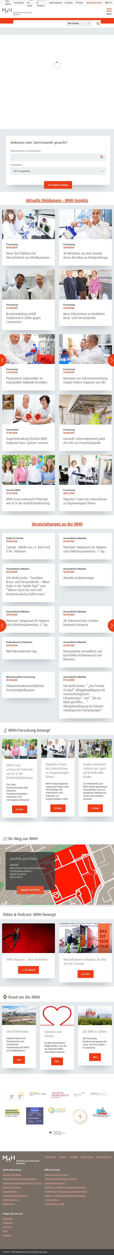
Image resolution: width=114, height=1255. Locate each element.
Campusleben (52, 1200)
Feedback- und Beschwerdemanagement (65, 1187)
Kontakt (74, 1157)
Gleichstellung (10, 1191)
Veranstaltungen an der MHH (57, 523)
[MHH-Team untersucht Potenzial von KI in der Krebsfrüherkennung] (28, 470)
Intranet (63, 1157)
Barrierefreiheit (104, 1157)
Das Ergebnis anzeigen (58, 185)
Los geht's (57, 106)
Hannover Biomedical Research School (22, 1183)
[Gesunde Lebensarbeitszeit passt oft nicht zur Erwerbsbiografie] (85, 409)
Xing (5, 1231)
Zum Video (85, 974)
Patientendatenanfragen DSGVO (61, 1179)
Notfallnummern (94, 3)
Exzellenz (19, 3)
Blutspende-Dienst (12, 1187)
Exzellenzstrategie (12, 1175)
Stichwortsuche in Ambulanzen (25, 151)
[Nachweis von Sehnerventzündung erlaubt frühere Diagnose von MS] (85, 349)
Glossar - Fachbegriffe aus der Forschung (65, 1196)
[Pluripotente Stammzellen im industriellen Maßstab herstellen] (28, 349)
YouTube (7, 1227)
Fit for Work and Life (54, 1204)
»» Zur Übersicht (28, 970)
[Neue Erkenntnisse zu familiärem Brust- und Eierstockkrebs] (85, 284)
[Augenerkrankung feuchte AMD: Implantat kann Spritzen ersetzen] (28, 409)
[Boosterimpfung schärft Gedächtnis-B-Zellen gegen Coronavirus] (28, 284)
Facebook (8, 1218)
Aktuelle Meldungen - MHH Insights (57, 200)
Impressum (50, 1157)
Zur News (19, 809)
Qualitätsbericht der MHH (15, 1196)
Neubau (69, 3)
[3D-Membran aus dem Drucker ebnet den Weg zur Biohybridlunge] (85, 224)
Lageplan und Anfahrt (30, 890)
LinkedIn (7, 1235)
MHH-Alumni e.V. (11, 1200)
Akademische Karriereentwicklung (20, 1179)
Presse (79, 3)
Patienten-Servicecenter (56, 1175)
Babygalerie (9, 1204)
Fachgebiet (16, 165)
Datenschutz (87, 1157)
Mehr (19, 1059)
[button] (109, 10)
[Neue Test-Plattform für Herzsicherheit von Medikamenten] (28, 224)
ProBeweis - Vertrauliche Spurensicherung (66, 1191)
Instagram (8, 1223)
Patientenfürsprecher (55, 1183)
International (55, 3)
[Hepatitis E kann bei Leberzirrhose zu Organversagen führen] (85, 470)
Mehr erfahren (47, 73)
